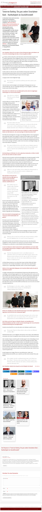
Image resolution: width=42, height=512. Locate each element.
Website (4, 43)
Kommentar (5, 478)
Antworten (4, 465)
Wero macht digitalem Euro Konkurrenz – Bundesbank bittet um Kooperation (8, 437)
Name (5, 488)
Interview (27, 5)
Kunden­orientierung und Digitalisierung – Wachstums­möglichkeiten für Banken (9, 405)
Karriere (39, 5)
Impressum (39, 1)
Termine (8, 5)
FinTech (15, 5)
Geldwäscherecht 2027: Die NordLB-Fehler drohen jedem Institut (22, 421)
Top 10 (5, 5)
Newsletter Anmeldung (8, 506)
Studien (12, 5)
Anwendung (19, 5)
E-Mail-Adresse (5, 492)
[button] (27, 7)
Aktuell (2, 5)
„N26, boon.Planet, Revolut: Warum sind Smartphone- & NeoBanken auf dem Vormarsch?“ (10, 24)
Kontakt (31, 1)
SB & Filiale (32, 5)
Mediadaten (35, 1)
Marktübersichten (17, 6)
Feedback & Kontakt (34, 506)
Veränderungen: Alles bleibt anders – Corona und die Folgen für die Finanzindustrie (9, 390)
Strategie (23, 5)
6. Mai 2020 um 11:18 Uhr (6, 457)
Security (36, 5)
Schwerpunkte (23, 6)
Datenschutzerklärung (18, 506)
